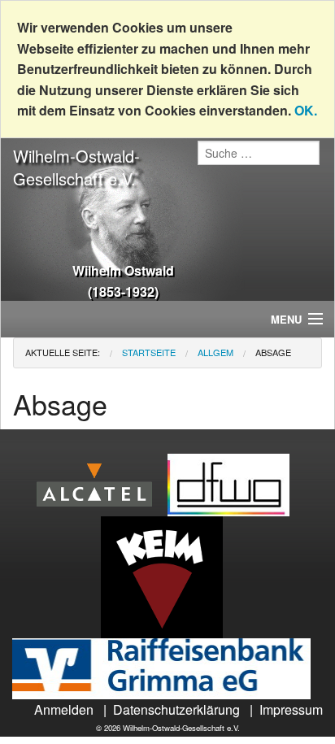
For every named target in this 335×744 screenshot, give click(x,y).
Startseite (149, 352)
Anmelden (64, 709)
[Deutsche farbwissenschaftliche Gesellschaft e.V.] (235, 483)
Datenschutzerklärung (176, 709)
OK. (305, 110)
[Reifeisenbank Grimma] (167, 667)
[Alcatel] (100, 483)
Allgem (215, 352)
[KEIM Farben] (168, 575)
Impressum (291, 709)
